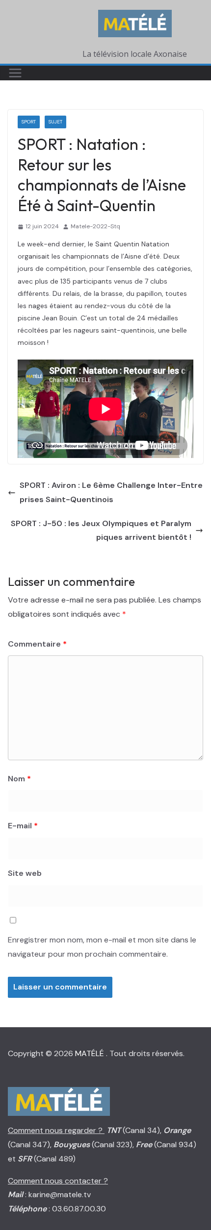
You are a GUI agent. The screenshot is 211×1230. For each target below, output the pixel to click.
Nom (19, 778)
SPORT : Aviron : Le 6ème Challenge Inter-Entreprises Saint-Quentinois (111, 492)
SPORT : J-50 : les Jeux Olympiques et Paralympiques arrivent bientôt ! (101, 530)
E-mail (23, 825)
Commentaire (37, 644)
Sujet (55, 122)
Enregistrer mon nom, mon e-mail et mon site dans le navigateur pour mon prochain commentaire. (102, 947)
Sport (29, 122)
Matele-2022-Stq (95, 226)
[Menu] (15, 73)
